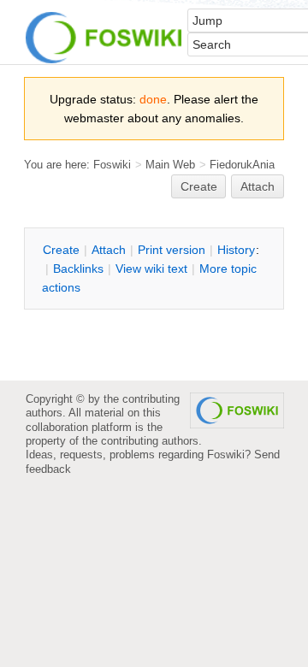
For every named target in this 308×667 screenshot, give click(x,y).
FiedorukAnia (242, 164)
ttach (109, 250)
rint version (171, 250)
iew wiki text (151, 268)
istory (236, 250)
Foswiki (112, 164)
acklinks (78, 268)
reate (199, 186)
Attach (257, 186)
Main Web (170, 164)
